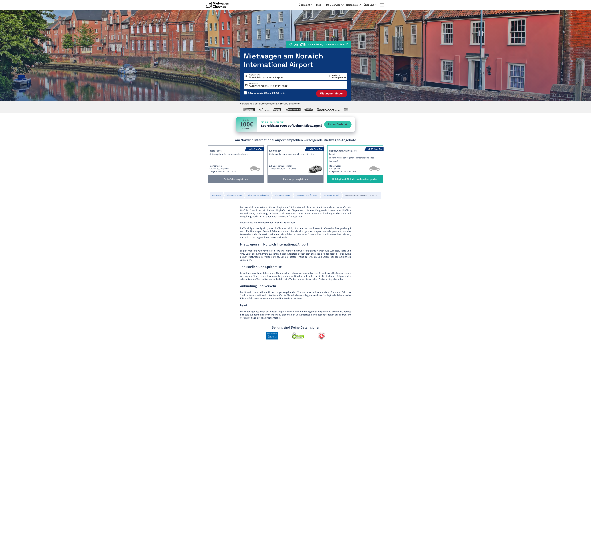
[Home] (217, 5)
